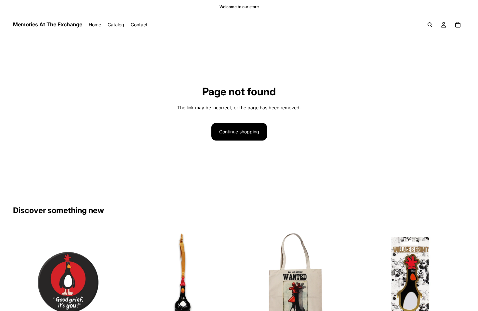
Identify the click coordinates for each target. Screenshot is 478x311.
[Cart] (458, 25)
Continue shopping (239, 131)
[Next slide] (227, 281)
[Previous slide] (137, 281)
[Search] (430, 25)
